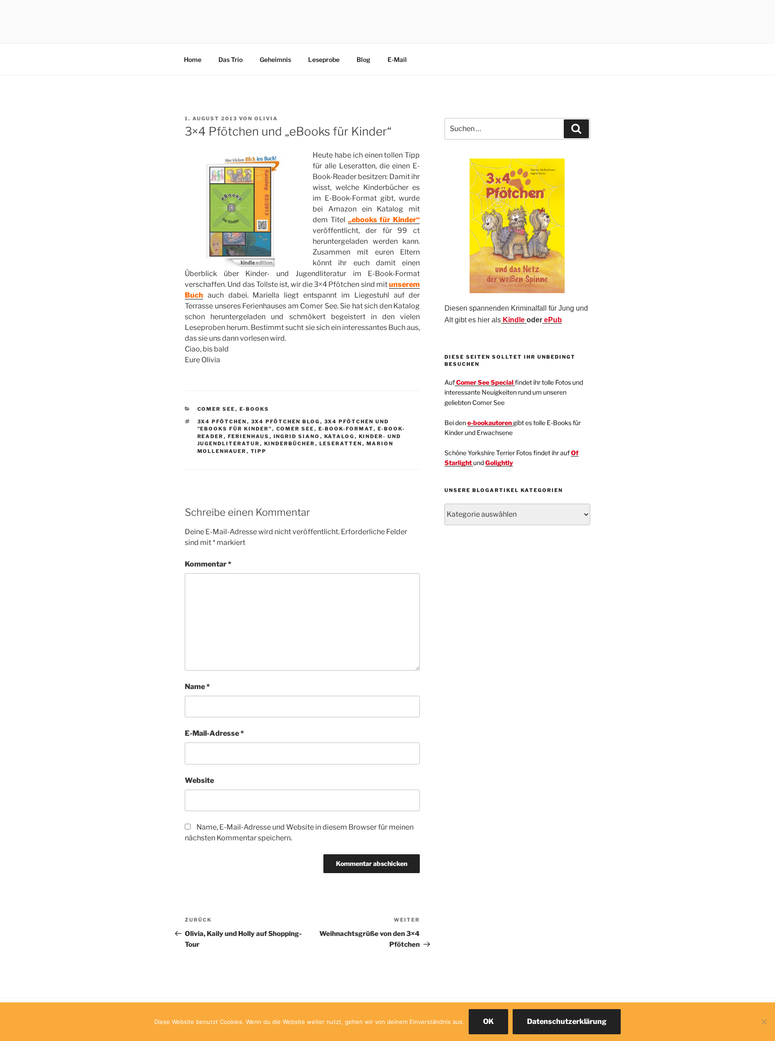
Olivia (266, 118)
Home (192, 59)
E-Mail (397, 59)
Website (199, 780)
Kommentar (208, 564)
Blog (363, 59)
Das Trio (230, 59)
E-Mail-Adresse (214, 733)
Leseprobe (324, 59)
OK (488, 1021)
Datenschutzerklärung (566, 1021)
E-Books (254, 409)
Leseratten (340, 443)
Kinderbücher (289, 443)
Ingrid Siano (297, 436)
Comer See (216, 409)
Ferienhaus (249, 436)
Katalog (339, 436)
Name (197, 686)
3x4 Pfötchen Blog (285, 421)
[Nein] (763, 1021)
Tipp (259, 451)
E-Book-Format (346, 429)
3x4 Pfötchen (222, 421)
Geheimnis (275, 59)
